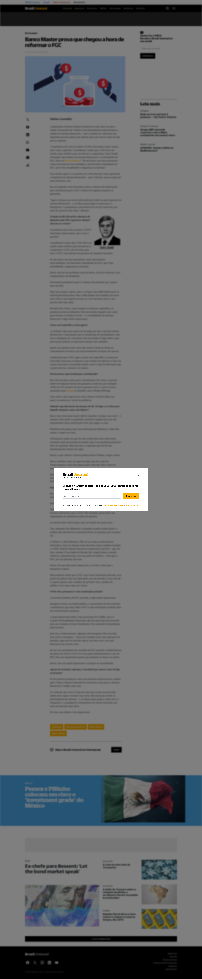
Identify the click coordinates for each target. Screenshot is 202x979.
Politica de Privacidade (113, 505)
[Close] (137, 474)
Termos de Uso (132, 505)
